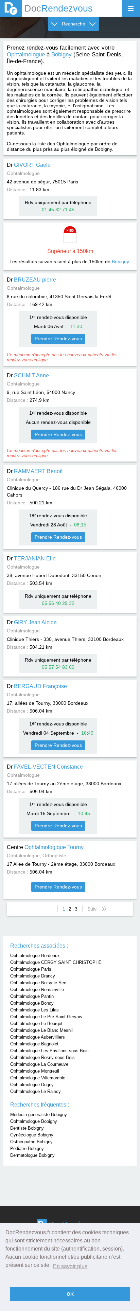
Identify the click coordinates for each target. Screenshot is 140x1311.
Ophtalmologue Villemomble (37, 1077)
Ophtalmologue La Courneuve (39, 1064)
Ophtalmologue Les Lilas (34, 1009)
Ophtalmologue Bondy (32, 1003)
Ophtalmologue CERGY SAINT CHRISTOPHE (56, 962)
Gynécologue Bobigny (31, 1134)
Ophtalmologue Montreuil (34, 1071)
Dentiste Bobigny (27, 1128)
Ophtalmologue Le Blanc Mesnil (41, 1030)
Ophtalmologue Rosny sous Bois (42, 1057)
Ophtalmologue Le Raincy (35, 1091)
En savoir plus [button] (70, 1266)
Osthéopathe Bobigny (31, 1141)
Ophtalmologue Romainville (37, 989)
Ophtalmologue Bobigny (33, 1121)
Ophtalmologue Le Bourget (36, 1023)
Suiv (92, 909)
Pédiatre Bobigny (27, 1148)
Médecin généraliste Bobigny (38, 1114)
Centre (45, 847)
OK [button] (70, 1294)
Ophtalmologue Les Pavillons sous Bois (49, 1050)
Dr (29, 165)
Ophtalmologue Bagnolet (34, 1043)
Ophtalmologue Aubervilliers (37, 1037)
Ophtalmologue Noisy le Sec (38, 982)
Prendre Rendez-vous (58, 338)
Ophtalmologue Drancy (32, 975)
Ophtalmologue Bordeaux (35, 955)
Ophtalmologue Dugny (32, 1084)
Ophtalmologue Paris (30, 969)
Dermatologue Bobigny (32, 1155)
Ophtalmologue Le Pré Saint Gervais (46, 1016)
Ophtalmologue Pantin (32, 996)
